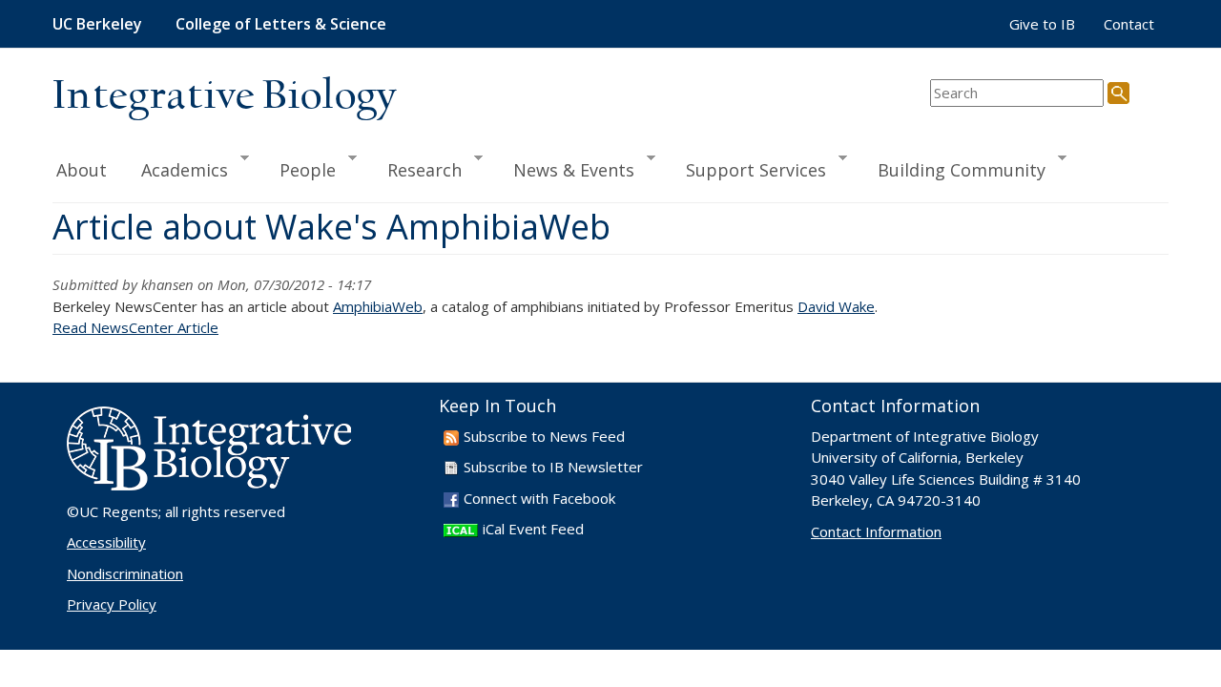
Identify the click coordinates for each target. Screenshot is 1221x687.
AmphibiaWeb (378, 306)
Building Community (952, 168)
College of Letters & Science (281, 23)
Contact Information (876, 531)
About (81, 169)
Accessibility (106, 542)
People (299, 168)
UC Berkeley (97, 23)
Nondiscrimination (125, 573)
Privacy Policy (111, 604)
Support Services (747, 168)
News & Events (565, 168)
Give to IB (1042, 23)
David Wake (836, 306)
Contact (1129, 23)
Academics (176, 168)
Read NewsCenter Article (135, 327)
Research (416, 168)
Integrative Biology (224, 97)
